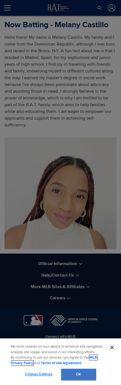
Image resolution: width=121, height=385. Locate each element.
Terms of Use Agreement (61, 363)
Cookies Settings (38, 374)
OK (78, 374)
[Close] (112, 347)
